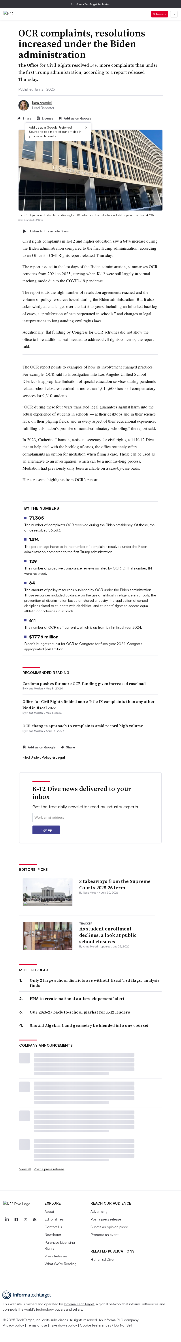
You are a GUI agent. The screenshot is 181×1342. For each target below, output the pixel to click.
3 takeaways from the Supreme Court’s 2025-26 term (115, 884)
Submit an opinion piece (109, 1227)
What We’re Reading (60, 1264)
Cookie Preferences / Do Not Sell (106, 1325)
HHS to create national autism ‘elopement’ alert (77, 998)
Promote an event (104, 1234)
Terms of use (37, 1325)
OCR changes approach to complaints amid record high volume (83, 726)
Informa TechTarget (79, 1304)
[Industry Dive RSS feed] (34, 1219)
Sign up (46, 830)
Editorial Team (55, 1219)
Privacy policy (13, 1325)
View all (25, 1169)
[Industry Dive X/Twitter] (25, 1219)
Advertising (98, 1211)
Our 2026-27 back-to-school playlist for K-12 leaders (80, 1012)
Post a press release (49, 1169)
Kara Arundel (42, 103)
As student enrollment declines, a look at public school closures (107, 935)
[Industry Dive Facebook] (16, 1219)
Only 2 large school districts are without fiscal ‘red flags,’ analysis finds (94, 983)
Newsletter (53, 1234)
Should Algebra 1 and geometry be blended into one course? (89, 1025)
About (49, 1211)
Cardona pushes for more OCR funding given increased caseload (84, 683)
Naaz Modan (34, 688)
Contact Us (53, 1227)
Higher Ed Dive (102, 1259)
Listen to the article (49, 231)
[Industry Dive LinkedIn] (6, 1219)
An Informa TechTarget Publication (90, 4)
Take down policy (63, 1325)
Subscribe (159, 14)
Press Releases (56, 1256)
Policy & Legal (53, 757)
